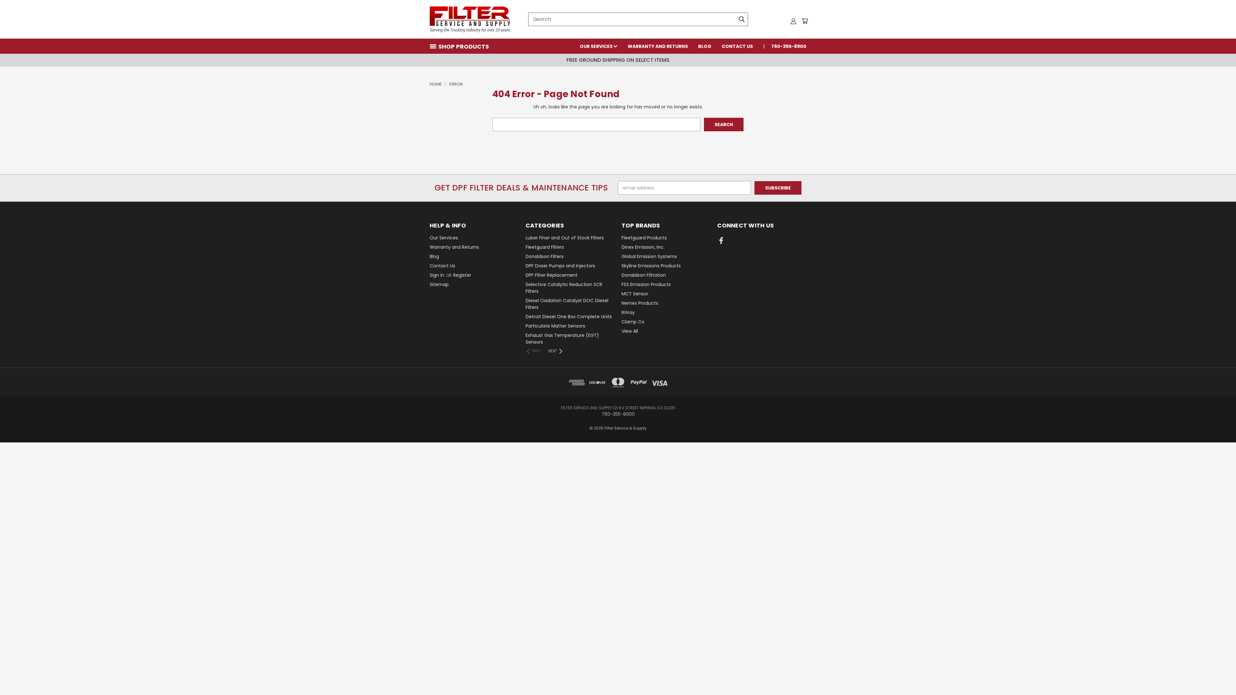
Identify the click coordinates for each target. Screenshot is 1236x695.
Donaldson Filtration (644, 275)
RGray (628, 312)
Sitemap (439, 284)
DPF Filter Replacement (551, 275)
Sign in (437, 275)
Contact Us (737, 46)
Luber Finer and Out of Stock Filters (565, 238)
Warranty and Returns (658, 46)
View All (630, 331)
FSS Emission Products (646, 284)
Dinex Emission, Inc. (643, 247)
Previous (1219, 675)
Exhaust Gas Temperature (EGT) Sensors (562, 338)
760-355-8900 (788, 46)
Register (462, 275)
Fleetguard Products (644, 238)
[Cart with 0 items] (804, 21)
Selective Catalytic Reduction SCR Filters (564, 287)
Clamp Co (633, 322)
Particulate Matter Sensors (555, 326)
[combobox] (638, 19)
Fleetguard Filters (545, 247)
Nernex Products (640, 303)
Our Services (596, 46)
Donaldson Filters (545, 256)
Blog (704, 46)
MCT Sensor (635, 294)
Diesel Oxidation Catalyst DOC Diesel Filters (567, 303)
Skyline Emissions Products (651, 266)
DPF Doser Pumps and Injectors (560, 266)
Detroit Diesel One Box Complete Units (569, 316)
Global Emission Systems (649, 256)
